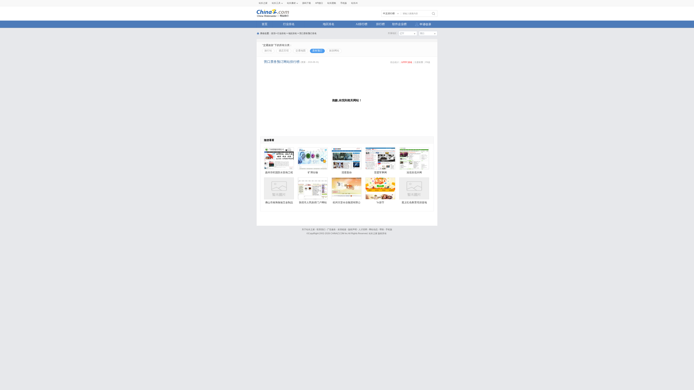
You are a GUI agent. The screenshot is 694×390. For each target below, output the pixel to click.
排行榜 (380, 24)
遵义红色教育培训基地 (414, 202)
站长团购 (331, 3)
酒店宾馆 (284, 50)
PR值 (427, 62)
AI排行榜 (361, 24)
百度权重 (418, 62)
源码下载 (306, 3)
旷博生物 (313, 172)
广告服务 (331, 229)
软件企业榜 (399, 24)
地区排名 (328, 24)
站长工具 (276, 3)
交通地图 (300, 50)
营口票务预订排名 (308, 33)
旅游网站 (334, 50)
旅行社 (268, 50)
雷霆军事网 (380, 172)
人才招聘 (363, 229)
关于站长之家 (308, 229)
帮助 (382, 229)
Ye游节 (380, 202)
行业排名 (289, 24)
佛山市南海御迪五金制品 (279, 202)
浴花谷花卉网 (414, 172)
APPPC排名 (406, 62)
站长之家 (263, 3)
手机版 (389, 229)
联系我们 (321, 229)
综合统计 (394, 62)
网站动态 (373, 229)
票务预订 (317, 50)
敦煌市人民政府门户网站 (313, 202)
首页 (264, 24)
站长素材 (291, 3)
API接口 (319, 3)
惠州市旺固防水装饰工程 (279, 172)
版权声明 (352, 229)
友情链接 (342, 229)
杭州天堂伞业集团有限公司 (347, 203)
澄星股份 (347, 172)
